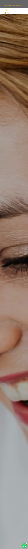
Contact (14, 3)
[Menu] (25, 11)
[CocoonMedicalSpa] (11, 11)
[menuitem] (7, 1)
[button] (24, 545)
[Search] (22, 11)
